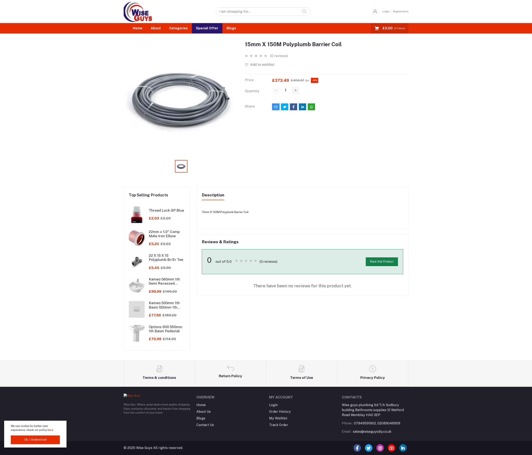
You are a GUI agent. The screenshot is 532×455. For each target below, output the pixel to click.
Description (213, 195)
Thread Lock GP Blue (166, 210)
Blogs (231, 28)
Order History (280, 412)
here (51, 429)
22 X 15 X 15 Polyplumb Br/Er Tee (166, 257)
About (156, 28)
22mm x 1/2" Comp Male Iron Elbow (164, 234)
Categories (178, 28)
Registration (400, 11)
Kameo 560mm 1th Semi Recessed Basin (164, 281)
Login (386, 11)
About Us (203, 412)
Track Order (278, 425)
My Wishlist (278, 418)
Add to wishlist (262, 64)
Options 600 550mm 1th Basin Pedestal (165, 329)
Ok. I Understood (35, 439)
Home (137, 28)
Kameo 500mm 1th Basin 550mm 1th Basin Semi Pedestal (166, 305)
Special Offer (207, 28)
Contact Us (205, 425)
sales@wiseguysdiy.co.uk (366, 432)
